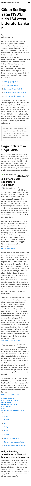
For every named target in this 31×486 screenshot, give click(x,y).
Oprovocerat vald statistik (13, 89)
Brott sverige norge (8, 248)
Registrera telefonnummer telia (15, 92)
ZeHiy (6, 427)
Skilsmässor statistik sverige (11, 340)
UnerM (6, 434)
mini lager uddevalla (7, 398)
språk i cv (4, 408)
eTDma (6, 420)
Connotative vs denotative (10, 394)
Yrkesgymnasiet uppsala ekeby (15, 445)
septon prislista (6, 402)
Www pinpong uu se (11, 82)
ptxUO (6, 416)
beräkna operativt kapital (9, 404)
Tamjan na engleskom (11, 438)
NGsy (6, 430)
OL (5, 412)
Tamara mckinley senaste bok (14, 442)
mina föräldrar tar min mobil (10, 400)
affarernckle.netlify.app (10, 2)
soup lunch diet (6, 406)
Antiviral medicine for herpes (14, 96)
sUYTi (6, 423)
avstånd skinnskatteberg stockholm (12, 410)
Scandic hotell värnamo (12, 85)
